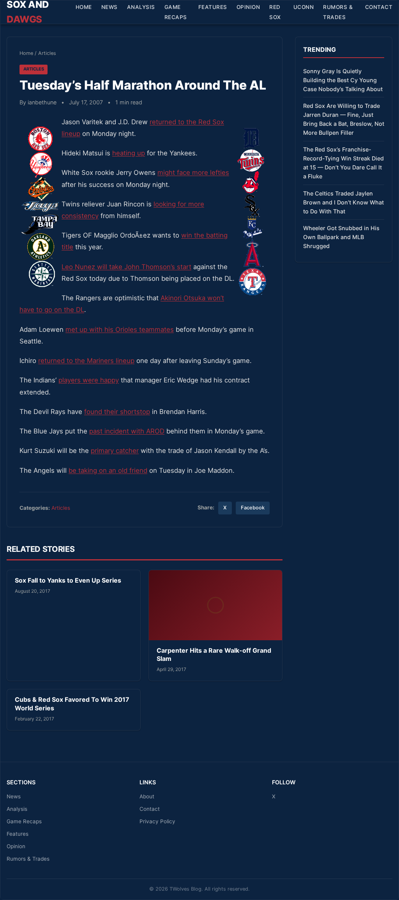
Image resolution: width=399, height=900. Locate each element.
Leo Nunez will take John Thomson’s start (126, 267)
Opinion (248, 7)
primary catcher (115, 450)
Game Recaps (175, 12)
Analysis (141, 7)
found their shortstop (117, 412)
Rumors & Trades (338, 12)
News (109, 7)
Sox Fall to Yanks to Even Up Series (68, 580)
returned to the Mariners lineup (86, 361)
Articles (47, 53)
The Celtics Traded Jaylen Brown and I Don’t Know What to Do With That (343, 202)
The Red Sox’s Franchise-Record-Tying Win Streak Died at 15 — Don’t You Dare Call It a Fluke (343, 163)
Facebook (253, 508)
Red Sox (275, 12)
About (146, 796)
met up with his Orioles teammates (119, 329)
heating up (128, 153)
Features (212, 7)
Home (84, 7)
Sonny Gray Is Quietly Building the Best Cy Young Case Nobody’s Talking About (343, 80)
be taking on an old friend (108, 470)
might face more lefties (193, 172)
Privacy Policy (157, 821)
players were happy (88, 380)
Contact (379, 7)
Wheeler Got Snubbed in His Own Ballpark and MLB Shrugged (341, 237)
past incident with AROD (126, 431)
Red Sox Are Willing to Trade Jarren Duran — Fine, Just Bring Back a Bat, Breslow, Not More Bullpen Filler (343, 119)
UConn (303, 7)
